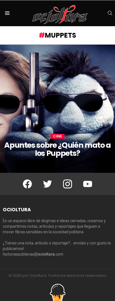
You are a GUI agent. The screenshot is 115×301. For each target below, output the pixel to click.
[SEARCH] (110, 13)
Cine (57, 136)
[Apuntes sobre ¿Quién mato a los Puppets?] (57, 109)
